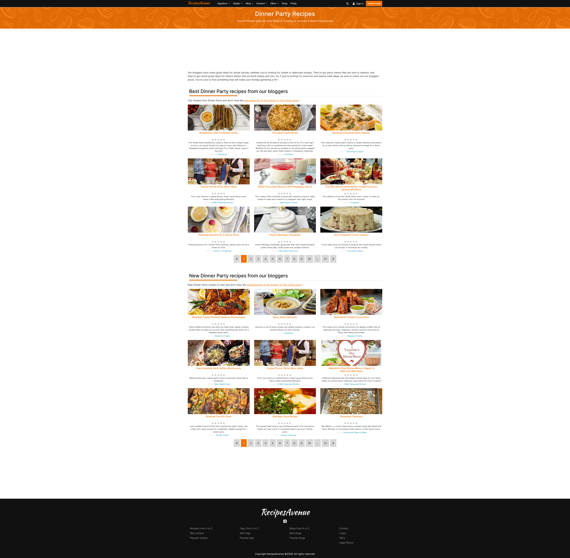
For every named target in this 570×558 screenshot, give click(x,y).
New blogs (295, 533)
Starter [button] (237, 3)
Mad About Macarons (288, 251)
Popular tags (247, 537)
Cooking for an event (295, 20)
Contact (343, 528)
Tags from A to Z (249, 528)
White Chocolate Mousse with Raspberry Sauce (285, 186)
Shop (284, 3)
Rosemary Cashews (351, 416)
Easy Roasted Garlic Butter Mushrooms (219, 368)
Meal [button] (248, 3)
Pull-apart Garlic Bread (285, 132)
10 (309, 258)
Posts (294, 3)
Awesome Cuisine (222, 336)
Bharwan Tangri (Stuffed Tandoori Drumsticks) (218, 317)
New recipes (197, 533)
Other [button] (273, 3)
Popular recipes (199, 537)
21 (325, 258)
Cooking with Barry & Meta (355, 432)
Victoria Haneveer (288, 435)
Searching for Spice (355, 151)
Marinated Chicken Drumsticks (351, 317)
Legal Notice (346, 542)
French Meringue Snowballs (285, 234)
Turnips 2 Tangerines (222, 251)
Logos (342, 533)
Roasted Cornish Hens (218, 416)
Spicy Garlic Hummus (285, 317)
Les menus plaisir (355, 251)
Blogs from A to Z (299, 528)
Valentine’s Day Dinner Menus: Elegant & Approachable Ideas (351, 369)
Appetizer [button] (222, 3)
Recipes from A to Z (201, 528)
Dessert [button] (260, 3)
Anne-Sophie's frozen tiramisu (351, 234)
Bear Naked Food (222, 384)
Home (240, 20)
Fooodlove (222, 154)
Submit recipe (374, 3)
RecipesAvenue (199, 3)
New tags (245, 533)
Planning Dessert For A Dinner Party (218, 234)
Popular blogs (297, 537)
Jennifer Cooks (222, 435)
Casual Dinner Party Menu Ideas (219, 186)
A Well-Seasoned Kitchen (222, 202)
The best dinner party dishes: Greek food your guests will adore (351, 188)
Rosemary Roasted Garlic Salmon (351, 132)
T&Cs (342, 537)
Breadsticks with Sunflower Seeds (218, 132)
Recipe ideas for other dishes (264, 20)
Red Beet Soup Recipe (285, 416)
